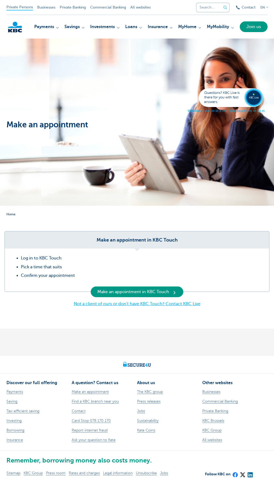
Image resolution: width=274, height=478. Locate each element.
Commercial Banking (108, 7)
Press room (56, 473)
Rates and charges (84, 473)
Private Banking (73, 7)
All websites (140, 7)
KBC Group (33, 473)
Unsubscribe (146, 473)
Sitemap (13, 473)
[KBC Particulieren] (15, 27)
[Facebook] (235, 473)
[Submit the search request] (225, 7)
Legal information (118, 473)
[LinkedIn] (250, 473)
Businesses (46, 7)
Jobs (164, 473)
